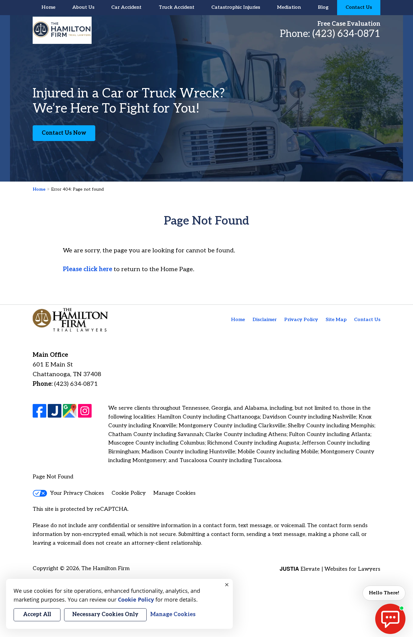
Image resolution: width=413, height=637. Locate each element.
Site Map (336, 320)
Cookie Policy (129, 493)
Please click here (87, 269)
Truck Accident (176, 7)
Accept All (37, 614)
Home (48, 7)
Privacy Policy (301, 320)
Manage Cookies (174, 493)
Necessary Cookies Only (105, 614)
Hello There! (384, 593)
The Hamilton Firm (105, 568)
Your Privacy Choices (77, 493)
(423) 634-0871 (346, 34)
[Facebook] (39, 411)
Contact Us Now (64, 133)
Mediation (289, 7)
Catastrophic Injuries (235, 7)
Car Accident (126, 7)
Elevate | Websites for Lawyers (330, 569)
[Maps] (69, 411)
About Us (83, 7)
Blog (323, 7)
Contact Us (359, 7)
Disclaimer (264, 320)
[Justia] (54, 411)
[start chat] (390, 619)
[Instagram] (85, 411)
